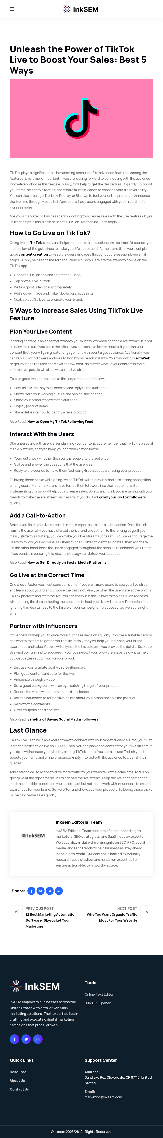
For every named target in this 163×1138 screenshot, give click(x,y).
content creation (33, 254)
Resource (18, 1072)
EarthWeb (142, 358)
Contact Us (19, 1089)
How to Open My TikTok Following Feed (60, 421)
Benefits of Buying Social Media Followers (62, 719)
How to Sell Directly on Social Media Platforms (67, 562)
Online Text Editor (99, 994)
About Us (17, 1080)
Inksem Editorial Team (79, 822)
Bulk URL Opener (98, 1003)
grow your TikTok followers (122, 497)
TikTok (36, 242)
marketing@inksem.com (103, 1097)
